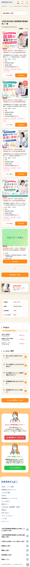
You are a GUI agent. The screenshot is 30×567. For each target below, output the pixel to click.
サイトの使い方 (6, 501)
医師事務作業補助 (17, 6)
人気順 (26, 28)
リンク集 (4, 518)
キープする (9, 75)
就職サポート (5, 504)
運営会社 (4, 510)
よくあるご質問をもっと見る (15, 400)
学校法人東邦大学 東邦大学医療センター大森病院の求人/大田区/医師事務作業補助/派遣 (15, 51)
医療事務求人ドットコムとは (9, 498)
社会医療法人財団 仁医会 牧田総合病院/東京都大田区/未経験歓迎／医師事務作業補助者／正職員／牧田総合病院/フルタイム (14, 249)
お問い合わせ (5, 512)
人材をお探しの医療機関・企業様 (11, 507)
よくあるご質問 (6, 492)
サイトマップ (5, 521)
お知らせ (4, 495)
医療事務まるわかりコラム (9, 489)
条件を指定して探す (15, 274)
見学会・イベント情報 (8, 486)
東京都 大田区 (8, 65)
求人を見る (21, 75)
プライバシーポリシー (8, 515)
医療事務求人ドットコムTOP (7, 6)
